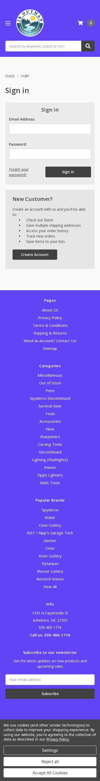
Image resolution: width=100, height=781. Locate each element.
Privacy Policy (50, 317)
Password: (18, 144)
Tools (50, 413)
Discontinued (50, 451)
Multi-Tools (50, 482)
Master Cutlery (50, 571)
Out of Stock (50, 382)
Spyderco (50, 509)
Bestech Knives (50, 578)
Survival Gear (50, 405)
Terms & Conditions (50, 325)
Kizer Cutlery (50, 555)
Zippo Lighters (50, 475)
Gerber (50, 540)
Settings (50, 750)
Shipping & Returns (50, 332)
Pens (50, 390)
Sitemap (50, 348)
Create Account (35, 254)
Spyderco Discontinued (50, 398)
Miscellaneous (50, 375)
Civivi (50, 548)
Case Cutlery (50, 525)
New (50, 428)
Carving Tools (50, 444)
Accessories (50, 421)
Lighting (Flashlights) (50, 459)
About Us (50, 309)
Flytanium (50, 563)
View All (50, 586)
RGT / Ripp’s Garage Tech (50, 532)
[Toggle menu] (8, 23)
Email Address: (22, 119)
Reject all (50, 761)
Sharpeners (50, 436)
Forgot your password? (19, 172)
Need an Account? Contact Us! (50, 340)
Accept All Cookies (50, 773)
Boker (50, 517)
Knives (50, 467)
